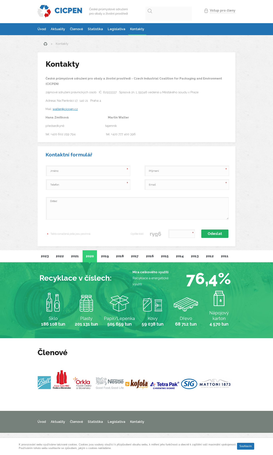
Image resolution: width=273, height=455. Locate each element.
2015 (164, 256)
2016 (150, 256)
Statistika (95, 29)
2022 (60, 256)
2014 (180, 256)
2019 (105, 256)
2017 (134, 256)
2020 (90, 256)
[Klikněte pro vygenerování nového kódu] (156, 234)
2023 (45, 256)
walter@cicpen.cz (65, 109)
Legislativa (116, 29)
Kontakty (137, 29)
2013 (195, 256)
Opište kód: (137, 233)
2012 (210, 256)
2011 (224, 256)
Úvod (42, 29)
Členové (76, 29)
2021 (75, 256)
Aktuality (58, 29)
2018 (120, 256)
